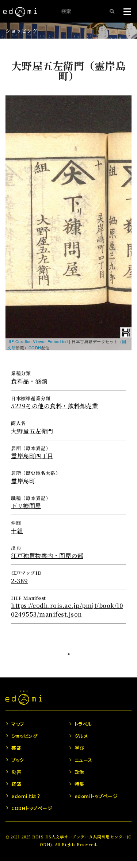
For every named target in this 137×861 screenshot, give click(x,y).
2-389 (19, 581)
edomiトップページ (96, 796)
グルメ (81, 735)
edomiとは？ (25, 796)
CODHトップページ (31, 808)
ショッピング (21, 30)
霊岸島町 (23, 481)
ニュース (83, 759)
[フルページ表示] (15, 132)
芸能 (16, 747)
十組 (17, 531)
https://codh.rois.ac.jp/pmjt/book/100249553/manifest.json (67, 609)
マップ (17, 723)
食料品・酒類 (29, 381)
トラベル (83, 723)
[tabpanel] (68, 342)
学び (79, 747)
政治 (79, 771)
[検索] (112, 11)
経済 (16, 784)
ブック (17, 759)
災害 (16, 771)
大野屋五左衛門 (32, 431)
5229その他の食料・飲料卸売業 (54, 406)
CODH (34, 347)
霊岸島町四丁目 (32, 456)
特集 (79, 784)
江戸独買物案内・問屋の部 (47, 555)
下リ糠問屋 (26, 506)
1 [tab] (69, 654)
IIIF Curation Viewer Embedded (37, 341)
